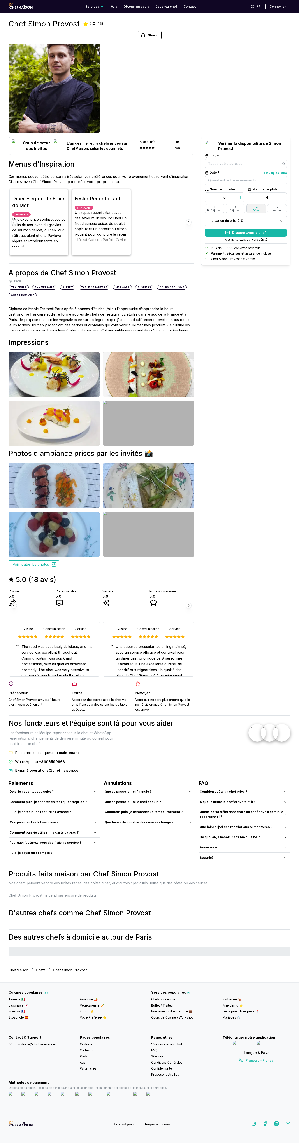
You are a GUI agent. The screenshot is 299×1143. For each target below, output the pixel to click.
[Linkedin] (276, 1124)
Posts (84, 1056)
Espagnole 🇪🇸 (18, 1017)
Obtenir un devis (136, 6)
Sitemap (157, 1056)
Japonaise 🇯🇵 (18, 1005)
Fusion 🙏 (87, 1011)
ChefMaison (18, 970)
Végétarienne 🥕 (92, 1005)
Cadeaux (86, 1050)
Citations (86, 1044)
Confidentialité (161, 1068)
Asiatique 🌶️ (89, 999)
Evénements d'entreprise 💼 (171, 1011)
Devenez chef (166, 6)
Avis (114, 6)
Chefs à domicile (163, 999)
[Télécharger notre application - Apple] (243, 1044)
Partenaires (88, 1068)
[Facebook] (265, 1124)
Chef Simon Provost (70, 970)
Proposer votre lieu (165, 1074)
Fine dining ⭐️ (233, 1005)
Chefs (41, 970)
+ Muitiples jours (275, 173)
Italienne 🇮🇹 (17, 999)
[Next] (189, 222)
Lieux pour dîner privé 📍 (241, 1011)
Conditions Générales (166, 1062)
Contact (189, 6)
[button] (150, 35)
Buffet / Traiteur (162, 1005)
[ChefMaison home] (21, 1125)
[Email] (287, 1124)
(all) (46, 993)
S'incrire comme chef (166, 1044)
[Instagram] (253, 1124)
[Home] (21, 6)
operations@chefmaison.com (35, 1044)
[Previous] (14, 222)
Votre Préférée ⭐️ (93, 1017)
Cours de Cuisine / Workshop (172, 1017)
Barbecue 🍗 (232, 999)
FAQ (154, 1050)
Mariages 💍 (232, 1017)
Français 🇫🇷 (17, 1011)
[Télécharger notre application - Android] (269, 1044)
